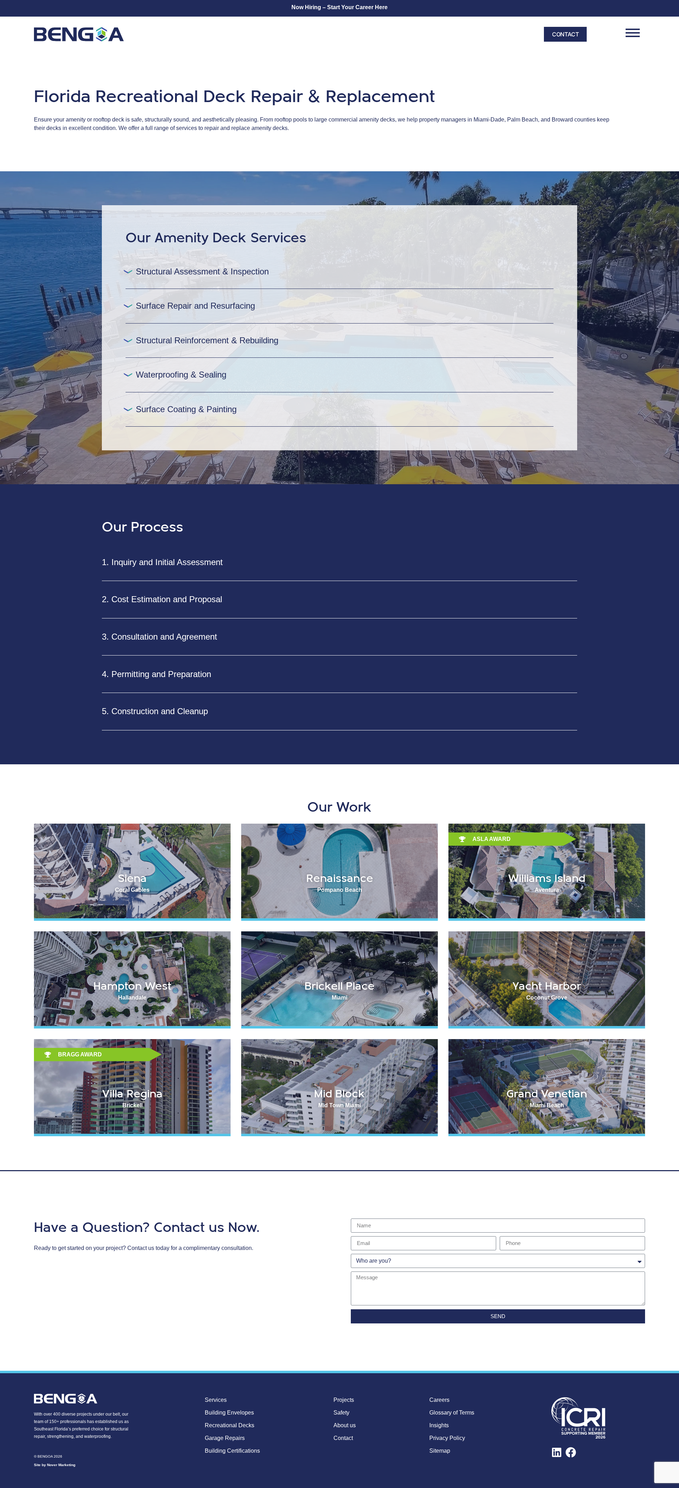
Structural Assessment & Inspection (202, 271)
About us (344, 1425)
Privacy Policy (447, 1438)
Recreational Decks (229, 1425)
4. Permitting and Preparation (156, 674)
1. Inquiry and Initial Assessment (162, 562)
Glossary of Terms (451, 1413)
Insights (439, 1425)
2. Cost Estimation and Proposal (162, 599)
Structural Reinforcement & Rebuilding (207, 340)
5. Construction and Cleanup (155, 711)
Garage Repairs (225, 1438)
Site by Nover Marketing (54, 1465)
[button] (339, 271)
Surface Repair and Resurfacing (195, 305)
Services (216, 1400)
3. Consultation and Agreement (159, 636)
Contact (343, 1438)
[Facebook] (570, 1452)
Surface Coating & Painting (186, 409)
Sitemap (439, 1451)
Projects (343, 1400)
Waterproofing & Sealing (181, 374)
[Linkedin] (556, 1452)
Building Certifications (232, 1451)
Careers (439, 1400)
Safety (341, 1413)
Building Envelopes (229, 1413)
